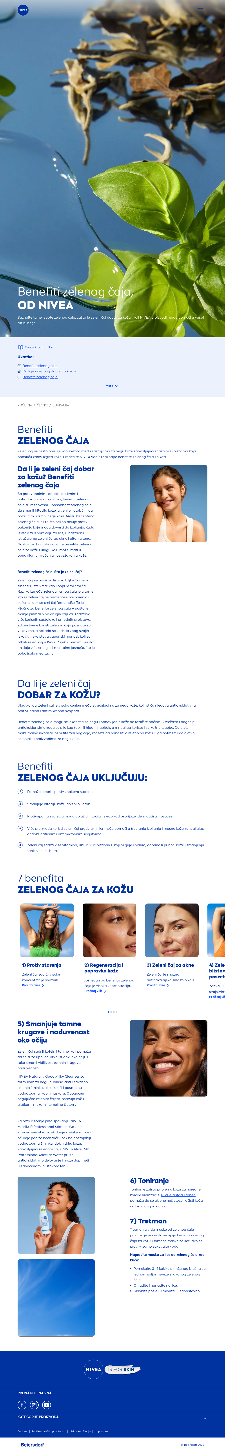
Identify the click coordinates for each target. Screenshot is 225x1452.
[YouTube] (46, 1405)
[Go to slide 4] (116, 1012)
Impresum (101, 1431)
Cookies (22, 1431)
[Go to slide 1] (108, 1012)
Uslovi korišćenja (80, 1431)
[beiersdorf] (32, 1445)
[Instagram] (34, 1405)
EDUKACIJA (61, 405)
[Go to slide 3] (114, 1012)
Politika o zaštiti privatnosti (48, 1431)
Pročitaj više (31, 985)
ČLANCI (42, 405)
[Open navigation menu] (200, 10)
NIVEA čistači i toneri (178, 1195)
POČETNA (25, 405)
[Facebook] (22, 1405)
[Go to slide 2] (111, 1012)
